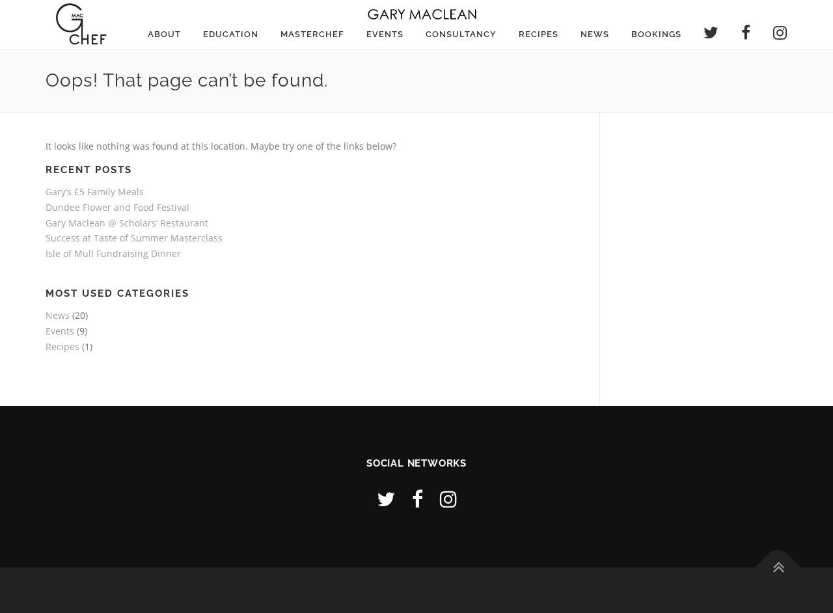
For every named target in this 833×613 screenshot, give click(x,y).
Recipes (538, 34)
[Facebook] (417, 498)
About (164, 34)
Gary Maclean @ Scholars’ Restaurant (127, 223)
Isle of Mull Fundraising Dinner (113, 253)
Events (384, 34)
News (594, 34)
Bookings (656, 34)
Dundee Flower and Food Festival (117, 207)
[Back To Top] (778, 567)
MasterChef (312, 34)
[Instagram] (448, 498)
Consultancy (461, 34)
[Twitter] (386, 498)
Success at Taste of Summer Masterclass (134, 238)
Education (230, 34)
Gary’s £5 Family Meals (95, 191)
